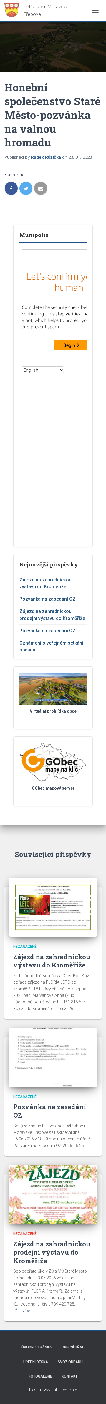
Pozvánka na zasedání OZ (47, 599)
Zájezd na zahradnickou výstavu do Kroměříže (51, 961)
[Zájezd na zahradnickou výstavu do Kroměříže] (53, 907)
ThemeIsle (67, 1390)
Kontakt (69, 1376)
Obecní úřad (73, 1347)
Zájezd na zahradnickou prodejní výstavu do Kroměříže (51, 1252)
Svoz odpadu (70, 1362)
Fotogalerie (40, 1376)
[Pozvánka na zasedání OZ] (53, 1057)
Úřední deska (35, 1362)
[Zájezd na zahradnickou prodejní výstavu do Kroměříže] (53, 1194)
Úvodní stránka (36, 1347)
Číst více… (24, 1310)
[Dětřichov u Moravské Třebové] (41, 10)
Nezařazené (25, 947)
